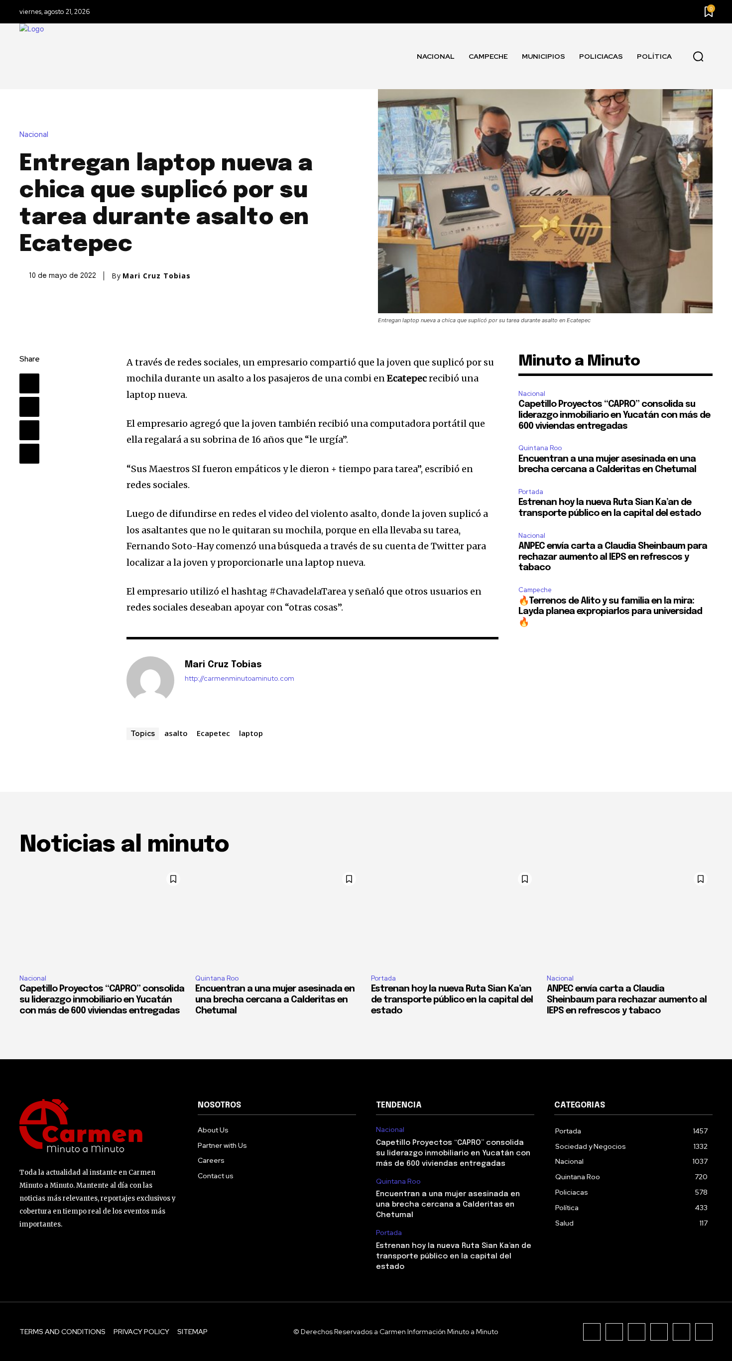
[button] (698, 56)
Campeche (535, 590)
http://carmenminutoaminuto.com (239, 678)
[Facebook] (29, 383)
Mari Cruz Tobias (156, 275)
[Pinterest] (29, 430)
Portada (530, 492)
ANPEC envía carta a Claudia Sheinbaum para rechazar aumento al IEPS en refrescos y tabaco (612, 557)
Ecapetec (213, 733)
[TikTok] (636, 1332)
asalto (176, 733)
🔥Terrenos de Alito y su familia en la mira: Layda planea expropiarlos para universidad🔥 (610, 612)
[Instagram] (614, 1332)
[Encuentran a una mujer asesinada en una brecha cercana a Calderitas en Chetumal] (278, 917)
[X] (29, 407)
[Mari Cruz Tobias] (150, 680)
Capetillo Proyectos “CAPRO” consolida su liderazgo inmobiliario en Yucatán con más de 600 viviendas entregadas (614, 415)
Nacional (33, 134)
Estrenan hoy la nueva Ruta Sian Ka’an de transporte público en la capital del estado (452, 1000)
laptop (251, 733)
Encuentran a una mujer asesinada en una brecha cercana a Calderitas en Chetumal (275, 1000)
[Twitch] (659, 1332)
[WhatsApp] (29, 454)
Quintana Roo (540, 448)
